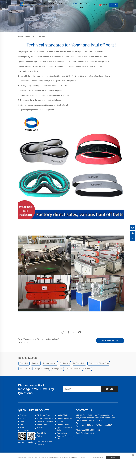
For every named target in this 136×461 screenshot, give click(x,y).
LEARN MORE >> (110, 341)
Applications (62, 433)
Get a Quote (113, 5)
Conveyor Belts (63, 424)
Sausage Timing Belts (45, 421)
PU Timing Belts (43, 415)
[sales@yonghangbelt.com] (132, 227)
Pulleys (40, 436)
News (75, 3)
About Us (52, 3)
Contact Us (84, 3)
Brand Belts (41, 433)
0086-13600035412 (92, 430)
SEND (109, 389)
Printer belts (42, 424)
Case (60, 3)
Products (41, 3)
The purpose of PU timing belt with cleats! (41, 339)
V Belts (40, 427)
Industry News (39, 36)
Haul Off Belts (62, 415)
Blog (67, 3)
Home (31, 3)
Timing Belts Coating (45, 418)
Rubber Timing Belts (65, 418)
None (25, 342)
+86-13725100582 (98, 425)
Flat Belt (60, 421)
